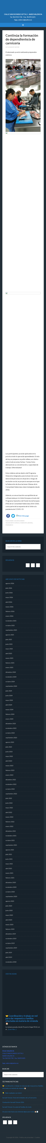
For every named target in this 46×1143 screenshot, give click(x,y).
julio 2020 (9, 906)
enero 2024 (9, 719)
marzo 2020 (9, 924)
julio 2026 (9, 588)
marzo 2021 (9, 873)
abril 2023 (9, 761)
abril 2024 (9, 705)
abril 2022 (9, 812)
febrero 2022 (10, 822)
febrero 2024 (10, 714)
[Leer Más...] (12, 1029)
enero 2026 (9, 616)
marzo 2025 (9, 658)
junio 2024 (9, 695)
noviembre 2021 (11, 836)
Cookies (37, 1137)
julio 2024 (9, 691)
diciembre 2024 (11, 672)
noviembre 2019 (11, 938)
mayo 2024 (9, 700)
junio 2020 (9, 910)
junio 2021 (9, 859)
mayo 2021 (9, 864)
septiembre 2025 (11, 630)
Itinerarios (9, 525)
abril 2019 (9, 957)
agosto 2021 (10, 850)
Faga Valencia (23, 7)
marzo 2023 (9, 765)
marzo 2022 (9, 817)
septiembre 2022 (11, 794)
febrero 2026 (10, 611)
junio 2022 (9, 803)
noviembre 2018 (11, 962)
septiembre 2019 (11, 948)
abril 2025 (9, 653)
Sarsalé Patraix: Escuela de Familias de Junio (16, 1107)
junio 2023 (9, 751)
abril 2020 (9, 920)
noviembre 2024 (11, 677)
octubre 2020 (10, 892)
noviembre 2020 (11, 887)
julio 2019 (9, 952)
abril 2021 (9, 868)
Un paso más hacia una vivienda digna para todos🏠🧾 (20, 1112)
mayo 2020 (9, 915)
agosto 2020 (10, 901)
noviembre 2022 (11, 784)
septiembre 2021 (11, 845)
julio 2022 (9, 798)
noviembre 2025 (11, 621)
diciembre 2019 (11, 934)
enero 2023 (9, 775)
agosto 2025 (10, 635)
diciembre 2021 (11, 831)
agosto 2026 (10, 583)
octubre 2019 (10, 943)
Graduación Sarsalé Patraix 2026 (13, 1102)
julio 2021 (9, 854)
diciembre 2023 (11, 723)
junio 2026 (9, 593)
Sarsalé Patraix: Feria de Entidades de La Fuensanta (19, 1098)
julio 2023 (9, 747)
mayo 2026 (9, 597)
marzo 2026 (9, 607)
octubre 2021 (10, 840)
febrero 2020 (10, 929)
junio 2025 (9, 644)
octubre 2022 (10, 789)
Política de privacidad (26, 1137)
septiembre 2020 (11, 896)
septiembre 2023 (11, 738)
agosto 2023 (10, 742)
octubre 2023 (10, 733)
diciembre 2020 (11, 882)
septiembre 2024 (11, 686)
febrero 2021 (10, 878)
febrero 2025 (10, 663)
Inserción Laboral (26, 523)
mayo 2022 (9, 808)
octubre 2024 (10, 681)
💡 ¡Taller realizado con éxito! (12, 1093)
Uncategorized (19, 521)
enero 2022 (9, 826)
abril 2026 (9, 602)
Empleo (17, 523)
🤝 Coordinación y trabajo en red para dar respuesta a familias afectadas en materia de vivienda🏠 (22, 1020)
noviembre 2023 (11, 728)
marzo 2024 (9, 709)
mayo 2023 (9, 756)
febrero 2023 (10, 770)
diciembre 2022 (11, 779)
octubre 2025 (10, 625)
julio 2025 (9, 639)
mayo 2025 (9, 649)
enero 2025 (9, 667)
